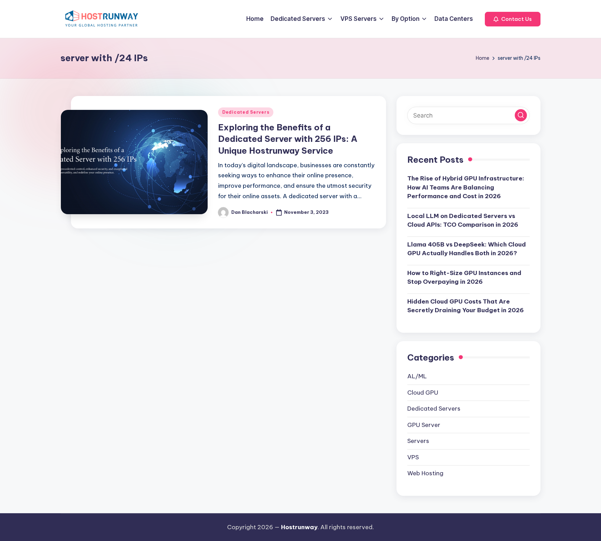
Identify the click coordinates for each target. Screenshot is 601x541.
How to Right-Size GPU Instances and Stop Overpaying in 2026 (464, 277)
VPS (413, 457)
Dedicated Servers (245, 112)
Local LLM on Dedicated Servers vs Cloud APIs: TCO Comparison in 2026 (462, 220)
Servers (418, 441)
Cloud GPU (422, 392)
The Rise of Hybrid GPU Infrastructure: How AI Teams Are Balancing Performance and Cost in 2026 (465, 187)
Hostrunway (299, 527)
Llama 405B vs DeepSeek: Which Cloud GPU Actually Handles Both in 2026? (466, 249)
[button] (512, 19)
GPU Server (423, 425)
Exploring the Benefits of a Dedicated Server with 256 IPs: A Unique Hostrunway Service (287, 139)
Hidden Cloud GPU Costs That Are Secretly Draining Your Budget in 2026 (465, 306)
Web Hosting (425, 473)
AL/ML (417, 376)
